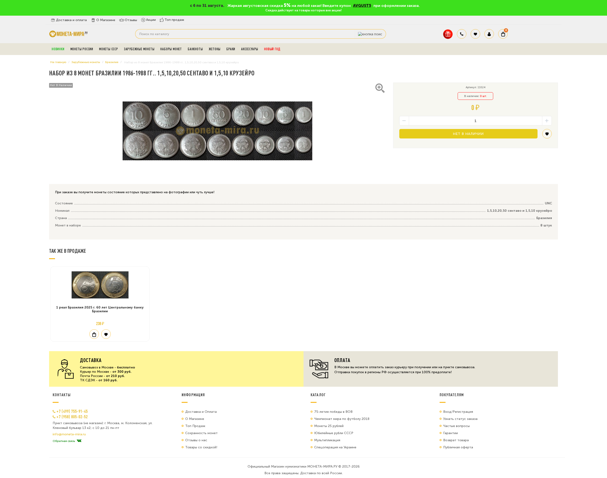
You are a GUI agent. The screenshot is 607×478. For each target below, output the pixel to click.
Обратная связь (64, 441)
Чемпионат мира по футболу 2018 (341, 419)
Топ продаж (174, 20)
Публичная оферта (458, 447)
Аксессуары (249, 49)
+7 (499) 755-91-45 (72, 411)
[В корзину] (94, 334)
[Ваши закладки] (475, 34)
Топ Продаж (195, 426)
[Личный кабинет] (489, 34)
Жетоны (215, 49)
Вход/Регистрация (458, 412)
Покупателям (452, 395)
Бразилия (111, 62)
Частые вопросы (456, 426)
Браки (230, 49)
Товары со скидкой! (201, 447)
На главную (58, 62)
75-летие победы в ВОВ (333, 412)
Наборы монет (171, 49)
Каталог (318, 395)
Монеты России (81, 49)
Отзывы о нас (196, 440)
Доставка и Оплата (201, 412)
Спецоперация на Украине (335, 447)
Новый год (272, 49)
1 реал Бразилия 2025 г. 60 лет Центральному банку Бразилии (100, 309)
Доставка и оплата (71, 20)
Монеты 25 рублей (329, 426)
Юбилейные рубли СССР (333, 433)
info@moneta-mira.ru (69, 434)
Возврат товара (456, 440)
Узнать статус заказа (460, 419)
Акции (151, 20)
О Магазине (105, 20)
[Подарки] (448, 34)
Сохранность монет (201, 433)
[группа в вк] (79, 441)
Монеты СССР (108, 49)
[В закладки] (547, 135)
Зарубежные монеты (139, 49)
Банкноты (195, 49)
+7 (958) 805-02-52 (72, 416)
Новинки (58, 49)
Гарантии (450, 433)
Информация (193, 395)
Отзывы (131, 20)
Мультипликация (327, 440)
